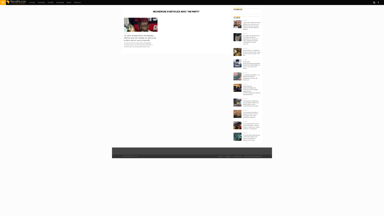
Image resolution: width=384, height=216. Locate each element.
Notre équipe (237, 156)
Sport (69, 2)
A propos (228, 156)
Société (51, 2)
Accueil (32, 2)
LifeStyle (77, 2)
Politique (41, 2)
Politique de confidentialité (253, 156)
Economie (60, 2)
